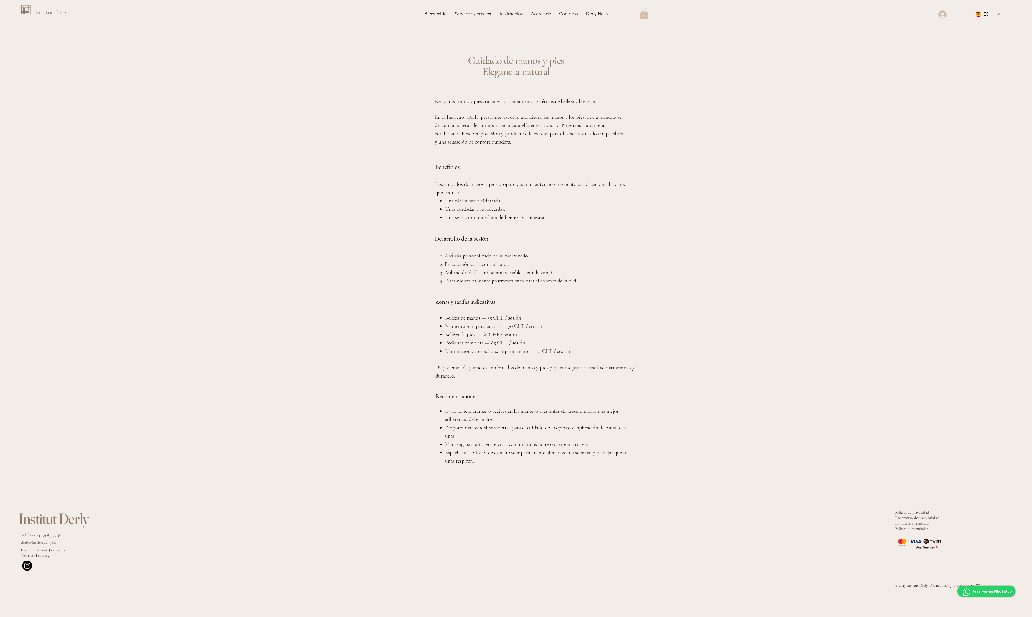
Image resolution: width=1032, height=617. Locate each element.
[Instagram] (27, 566)
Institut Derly (51, 12)
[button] (644, 13)
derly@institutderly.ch (38, 542)
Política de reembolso (911, 528)
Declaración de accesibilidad (917, 517)
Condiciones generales (912, 523)
